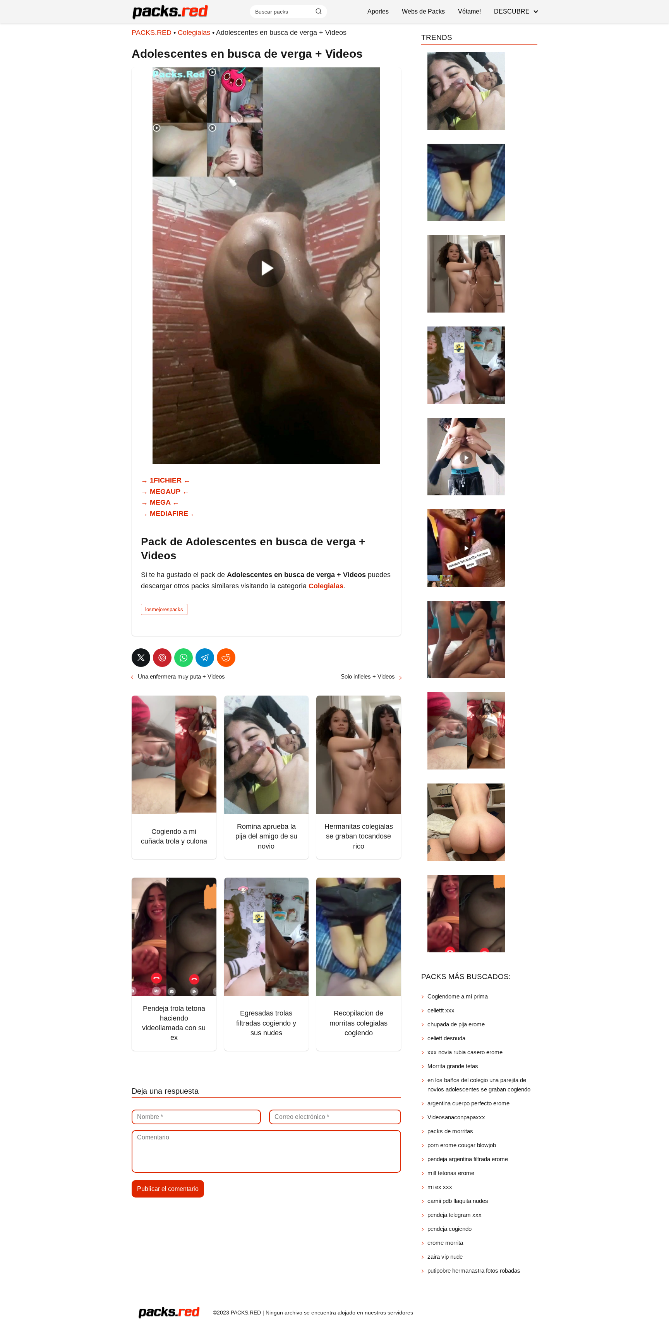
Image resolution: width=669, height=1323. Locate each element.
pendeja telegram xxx (454, 1214)
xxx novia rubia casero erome (465, 1052)
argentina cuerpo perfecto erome (468, 1103)
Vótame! (469, 11)
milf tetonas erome (450, 1173)
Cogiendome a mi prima (458, 996)
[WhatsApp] (183, 657)
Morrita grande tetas (452, 1066)
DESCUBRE (512, 11)
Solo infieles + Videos (368, 676)
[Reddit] (226, 657)
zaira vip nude (445, 1256)
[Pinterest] (162, 657)
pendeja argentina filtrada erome (467, 1159)
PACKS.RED (152, 32)
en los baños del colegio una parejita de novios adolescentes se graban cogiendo (478, 1085)
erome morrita (445, 1242)
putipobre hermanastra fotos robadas (473, 1270)
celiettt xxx (441, 1010)
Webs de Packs (423, 11)
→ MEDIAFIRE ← (169, 513)
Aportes (378, 11)
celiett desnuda (446, 1038)
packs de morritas (450, 1131)
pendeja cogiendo (449, 1228)
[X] (141, 657)
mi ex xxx (439, 1187)
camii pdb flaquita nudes (457, 1201)
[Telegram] (205, 657)
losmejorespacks (164, 609)
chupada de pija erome (456, 1024)
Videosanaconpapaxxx (456, 1117)
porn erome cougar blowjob (461, 1145)
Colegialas (194, 32)
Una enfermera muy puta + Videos (181, 676)
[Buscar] (318, 11)
